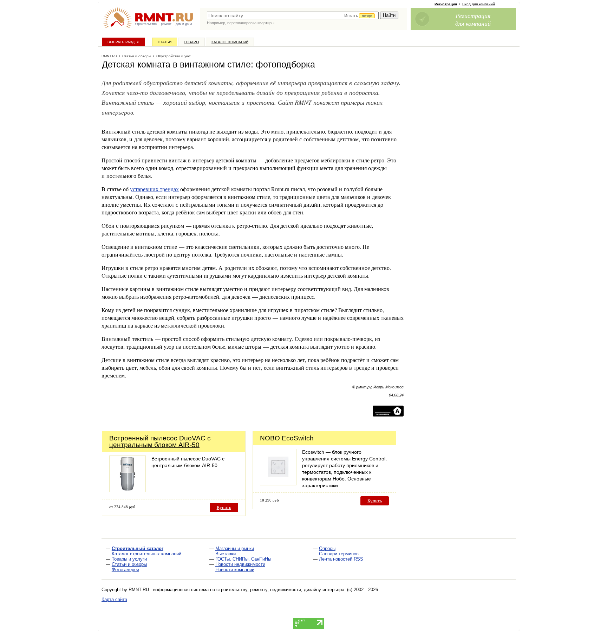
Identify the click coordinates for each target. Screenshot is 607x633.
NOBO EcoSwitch (287, 438)
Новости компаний (234, 569)
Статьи (164, 42)
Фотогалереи (125, 569)
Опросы (327, 548)
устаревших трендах (154, 189)
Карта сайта (114, 599)
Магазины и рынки (234, 548)
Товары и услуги (129, 559)
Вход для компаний (478, 4)
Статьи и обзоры (129, 564)
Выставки (225, 553)
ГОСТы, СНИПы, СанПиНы (243, 559)
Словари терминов (339, 553)
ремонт (166, 24)
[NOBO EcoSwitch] (278, 483)
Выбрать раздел (123, 42)
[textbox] (293, 15)
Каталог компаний (229, 42)
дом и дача (184, 24)
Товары (191, 42)
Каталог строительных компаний (146, 553)
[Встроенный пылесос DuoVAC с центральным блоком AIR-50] (127, 490)
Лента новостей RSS (341, 559)
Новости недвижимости (240, 564)
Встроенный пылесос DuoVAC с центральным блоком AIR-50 (160, 441)
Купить (224, 507)
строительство (146, 24)
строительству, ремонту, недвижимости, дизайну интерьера (280, 589)
